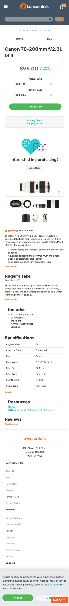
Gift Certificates (14, 518)
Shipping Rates (34, 123)
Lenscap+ (11, 537)
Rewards (10, 543)
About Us (10, 471)
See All (8, 392)
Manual (11, 407)
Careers (10, 490)
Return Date (35, 90)
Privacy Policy (52, 584)
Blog (8, 477)
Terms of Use (12, 496)
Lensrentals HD (13, 524)
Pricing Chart (34, 120)
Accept (17, 597)
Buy (49, 38)
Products (34, 30)
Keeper (9, 530)
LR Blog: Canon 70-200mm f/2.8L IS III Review (31, 410)
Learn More (34, 168)
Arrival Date (35, 78)
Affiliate (9, 556)
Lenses (46, 30)
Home (22, 30)
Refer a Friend (13, 550)
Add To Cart (35, 106)
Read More (11, 266)
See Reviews (12, 424)
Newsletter (11, 484)
